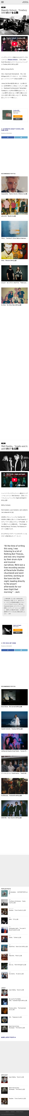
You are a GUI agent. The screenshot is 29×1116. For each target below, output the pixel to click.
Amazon (18, 116)
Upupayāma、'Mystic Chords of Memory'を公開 (14, 194)
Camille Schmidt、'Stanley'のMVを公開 (11, 729)
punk (2, 130)
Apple (18, 119)
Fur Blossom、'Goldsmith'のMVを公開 (11, 795)
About (7, 1111)
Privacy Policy (19, 1111)
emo (22, 129)
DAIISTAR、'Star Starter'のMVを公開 (11, 818)
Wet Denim (13, 643)
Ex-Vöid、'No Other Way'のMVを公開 (11, 305)
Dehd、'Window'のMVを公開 (8, 260)
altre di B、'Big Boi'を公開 (8, 216)
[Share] (7, 137)
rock (6, 130)
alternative (7, 129)
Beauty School (12, 60)
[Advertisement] (14, 155)
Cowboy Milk (16, 110)
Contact (13, 1111)
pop (4, 643)
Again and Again (17, 625)
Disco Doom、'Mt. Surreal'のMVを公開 (11, 707)
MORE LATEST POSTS (8, 1037)
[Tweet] (21, 137)
